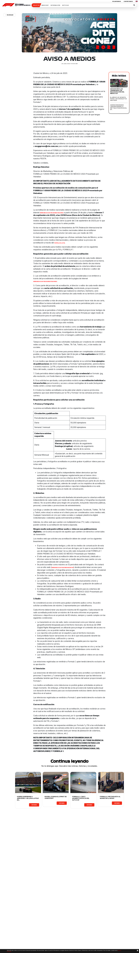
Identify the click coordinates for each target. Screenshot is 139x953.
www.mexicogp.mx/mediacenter (62, 567)
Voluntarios (116, 1)
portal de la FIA (59, 243)
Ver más (34, 805)
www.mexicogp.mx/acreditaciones (52, 212)
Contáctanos (128, 1)
